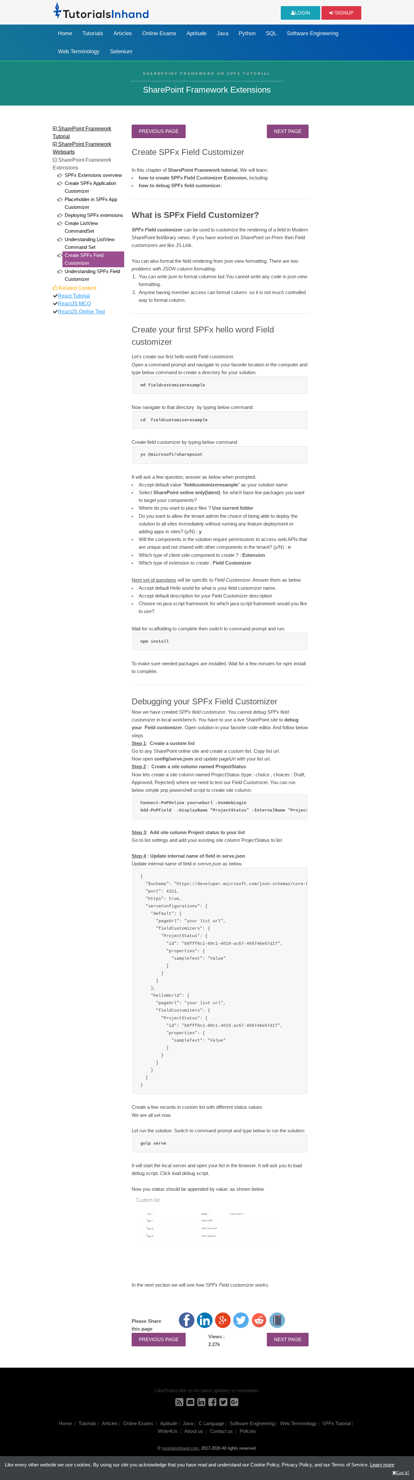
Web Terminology (79, 51)
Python (247, 33)
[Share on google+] (223, 1320)
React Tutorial (74, 296)
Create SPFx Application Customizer (90, 187)
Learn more (382, 1464)
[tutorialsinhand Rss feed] (179, 1403)
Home (65, 33)
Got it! (402, 1472)
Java (222, 33)
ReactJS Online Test (81, 311)
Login (302, 12)
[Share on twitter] (241, 1320)
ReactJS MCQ (74, 303)
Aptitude (196, 33)
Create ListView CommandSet (81, 227)
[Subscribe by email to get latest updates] (190, 1403)
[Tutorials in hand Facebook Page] (212, 1403)
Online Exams (159, 33)
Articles (123, 33)
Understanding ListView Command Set (89, 243)
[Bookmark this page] (277, 1320)
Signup (343, 12)
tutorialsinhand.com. (181, 1448)
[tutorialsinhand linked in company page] (201, 1403)
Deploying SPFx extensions (94, 215)
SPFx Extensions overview (93, 175)
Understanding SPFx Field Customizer (92, 275)
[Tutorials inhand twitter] (223, 1403)
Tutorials (92, 33)
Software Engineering (312, 33)
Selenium (121, 51)
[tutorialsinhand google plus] (234, 1403)
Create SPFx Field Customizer (84, 259)
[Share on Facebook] (186, 1320)
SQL (271, 33)
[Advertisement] (338, 221)
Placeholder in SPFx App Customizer (91, 203)
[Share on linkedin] (204, 1320)
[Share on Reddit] (259, 1320)
